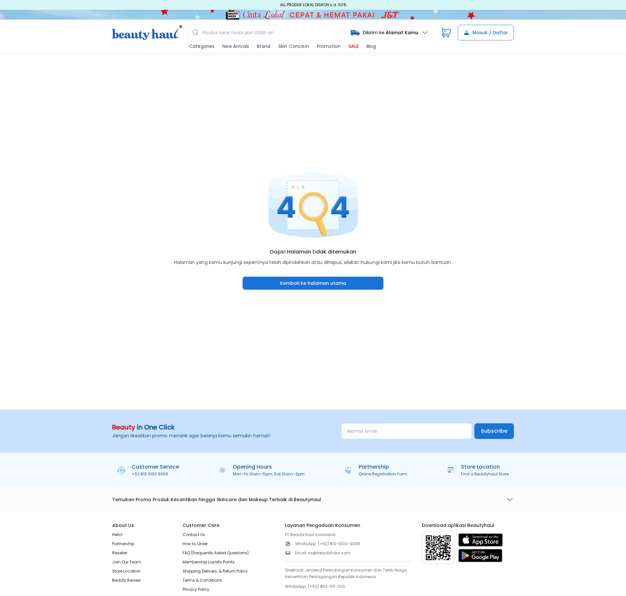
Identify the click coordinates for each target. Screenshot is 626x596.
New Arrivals (235, 46)
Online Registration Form (383, 474)
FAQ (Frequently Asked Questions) (216, 553)
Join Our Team (126, 562)
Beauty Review (126, 580)
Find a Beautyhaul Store (485, 474)
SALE (354, 46)
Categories (202, 46)
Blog (371, 46)
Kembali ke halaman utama (313, 283)
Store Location (126, 571)
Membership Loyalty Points (209, 562)
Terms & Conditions (202, 580)
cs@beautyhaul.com (329, 553)
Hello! (117, 534)
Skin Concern (293, 46)
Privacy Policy (196, 589)
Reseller (119, 553)
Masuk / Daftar (490, 32)
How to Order (195, 543)
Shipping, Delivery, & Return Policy (215, 571)
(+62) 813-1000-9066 (339, 543)
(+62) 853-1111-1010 (326, 586)
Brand (263, 46)
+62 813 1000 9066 (150, 474)
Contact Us (194, 534)
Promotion (329, 46)
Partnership (123, 543)
